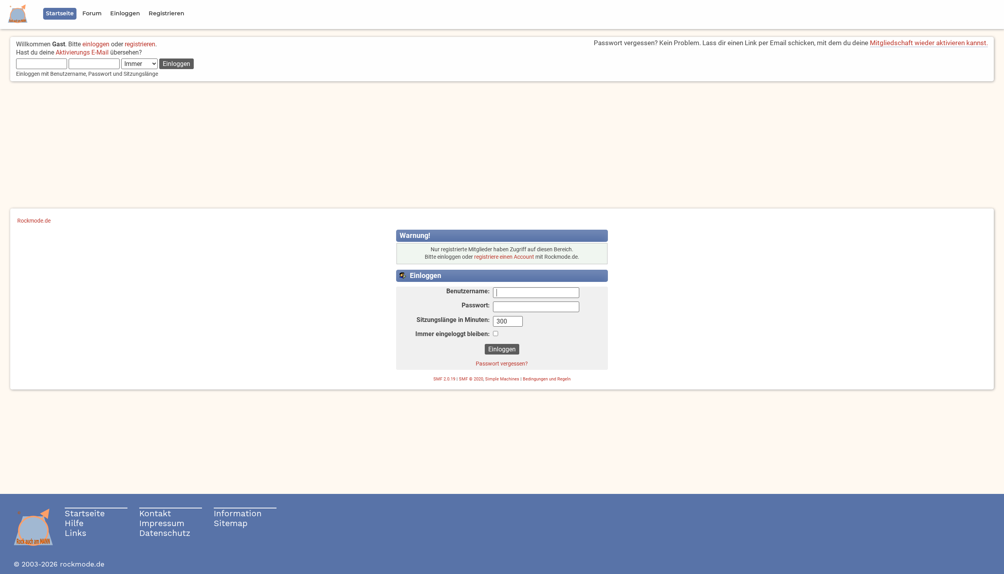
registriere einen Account (504, 257)
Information (238, 513)
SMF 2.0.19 (444, 379)
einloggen (95, 44)
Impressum (161, 523)
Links (75, 533)
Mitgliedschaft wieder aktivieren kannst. (929, 43)
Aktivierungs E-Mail (82, 52)
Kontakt (155, 513)
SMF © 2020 (471, 379)
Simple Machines (502, 379)
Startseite (85, 513)
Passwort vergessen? (502, 363)
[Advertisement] (502, 146)
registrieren (140, 44)
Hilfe (74, 523)
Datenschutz (164, 533)
